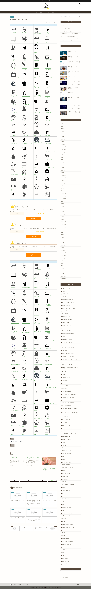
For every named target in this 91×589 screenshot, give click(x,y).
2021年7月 (63, 263)
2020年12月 (63, 276)
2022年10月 (63, 227)
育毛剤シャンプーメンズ (67, 524)
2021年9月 (63, 258)
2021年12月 (63, 250)
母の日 (63, 496)
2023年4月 (63, 214)
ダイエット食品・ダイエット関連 (69, 359)
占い (63, 447)
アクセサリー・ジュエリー (68, 302)
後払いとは (42, 12)
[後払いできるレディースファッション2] (34, 463)
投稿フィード (65, 574)
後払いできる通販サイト (51, 12)
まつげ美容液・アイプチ (67, 299)
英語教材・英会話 (66, 538)
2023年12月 (63, 193)
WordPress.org (65, 577)
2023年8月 (63, 203)
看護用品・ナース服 (66, 507)
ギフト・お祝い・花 (66, 325)
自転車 (63, 532)
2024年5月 (63, 180)
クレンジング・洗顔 (66, 330)
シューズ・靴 (65, 344)
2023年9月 (63, 201)
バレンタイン (65, 380)
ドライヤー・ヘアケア (67, 364)
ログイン (64, 572)
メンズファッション (66, 419)
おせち (63, 291)
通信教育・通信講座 (66, 544)
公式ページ (33, 218)
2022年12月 (63, 221)
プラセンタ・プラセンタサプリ (69, 394)
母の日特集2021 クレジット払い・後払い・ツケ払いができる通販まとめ (49, 468)
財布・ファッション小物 (67, 541)
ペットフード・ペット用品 (68, 397)
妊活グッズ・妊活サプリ (67, 453)
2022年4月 (63, 239)
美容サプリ (64, 518)
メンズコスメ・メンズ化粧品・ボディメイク (70, 413)
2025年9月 (63, 152)
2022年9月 (63, 229)
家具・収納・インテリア (67, 467)
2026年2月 (63, 139)
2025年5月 (63, 162)
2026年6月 (63, 128)
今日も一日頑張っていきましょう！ (68, 31)
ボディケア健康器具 (66, 405)
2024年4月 (63, 183)
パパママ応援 (65, 385)
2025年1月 (63, 172)
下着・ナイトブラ (66, 436)
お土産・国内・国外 (66, 293)
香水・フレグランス (66, 561)
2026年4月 (63, 133)
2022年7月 (63, 232)
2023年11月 (63, 196)
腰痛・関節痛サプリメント (68, 530)
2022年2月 (63, 245)
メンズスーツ (65, 416)
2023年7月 (63, 206)
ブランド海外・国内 (66, 391)
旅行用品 (64, 487)
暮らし (63, 493)
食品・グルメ (65, 558)
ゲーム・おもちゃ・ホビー (68, 333)
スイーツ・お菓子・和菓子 (68, 347)
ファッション (65, 388)
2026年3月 (63, 136)
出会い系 (64, 445)
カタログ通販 (65, 310)
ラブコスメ (64, 422)
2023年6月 (63, 208)
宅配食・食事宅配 (66, 464)
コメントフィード (66, 575)
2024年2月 (63, 188)
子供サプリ (64, 456)
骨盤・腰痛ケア (65, 564)
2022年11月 (63, 224)
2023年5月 (63, 211)
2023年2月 (63, 216)
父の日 (63, 501)
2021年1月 (63, 273)
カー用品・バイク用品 (67, 319)
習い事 (63, 521)
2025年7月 (63, 157)
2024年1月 (63, 190)
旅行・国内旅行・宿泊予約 (68, 484)
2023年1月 (63, 219)
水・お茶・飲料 (65, 498)
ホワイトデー (65, 400)
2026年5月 (63, 131)
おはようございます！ (65, 28)
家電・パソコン (65, 470)
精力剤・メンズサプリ (67, 513)
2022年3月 (63, 242)
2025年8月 (63, 154)
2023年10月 (63, 198)
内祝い (63, 442)
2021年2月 (63, 271)
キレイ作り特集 (65, 322)
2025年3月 (63, 167)
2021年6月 (63, 265)
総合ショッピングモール (67, 515)
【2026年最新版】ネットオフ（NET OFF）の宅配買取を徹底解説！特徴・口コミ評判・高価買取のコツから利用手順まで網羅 (70, 35)
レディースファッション (67, 428)
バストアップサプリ (66, 377)
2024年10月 (63, 177)
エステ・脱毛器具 (66, 305)
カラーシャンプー (66, 316)
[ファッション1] (18, 463)
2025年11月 (63, 146)
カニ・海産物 (65, 313)
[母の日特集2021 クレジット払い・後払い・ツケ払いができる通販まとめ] (49, 461)
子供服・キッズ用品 (66, 462)
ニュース (64, 371)
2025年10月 (63, 149)
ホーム (36, 12)
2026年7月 (63, 126)
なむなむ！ (63, 25)
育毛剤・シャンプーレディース (69, 527)
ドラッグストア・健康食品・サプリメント (70, 368)
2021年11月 (63, 252)
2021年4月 (63, 268)
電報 (63, 552)
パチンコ (64, 383)
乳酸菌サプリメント (66, 439)
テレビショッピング (66, 361)
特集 (63, 504)
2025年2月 (63, 170)
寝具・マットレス (66, 473)
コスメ (63, 336)
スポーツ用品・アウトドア (68, 353)
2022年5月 (63, 237)
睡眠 (63, 510)
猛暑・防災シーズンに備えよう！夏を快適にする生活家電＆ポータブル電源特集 (70, 39)
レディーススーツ (66, 425)
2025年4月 (63, 165)
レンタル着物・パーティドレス (69, 433)
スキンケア (64, 350)
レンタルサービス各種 (67, 430)
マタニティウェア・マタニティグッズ (70, 409)
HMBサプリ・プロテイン (67, 288)
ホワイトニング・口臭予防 (68, 402)
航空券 (63, 535)
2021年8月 (63, 260)
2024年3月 (63, 185)
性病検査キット (65, 479)
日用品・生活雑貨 (66, 490)
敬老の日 (64, 481)
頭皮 (63, 555)
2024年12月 (63, 175)
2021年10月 (63, 255)
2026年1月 (63, 141)
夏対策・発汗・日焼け (67, 450)
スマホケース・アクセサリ (68, 356)
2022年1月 (63, 247)
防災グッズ (64, 549)
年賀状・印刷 (65, 476)
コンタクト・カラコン (67, 339)
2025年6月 (63, 159)
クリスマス (64, 327)
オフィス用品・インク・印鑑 (68, 308)
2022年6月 (63, 234)
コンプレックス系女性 (67, 342)
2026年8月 (63, 123)
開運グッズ (64, 547)
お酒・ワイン (65, 296)
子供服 (63, 459)
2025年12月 (63, 144)
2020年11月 (63, 278)
